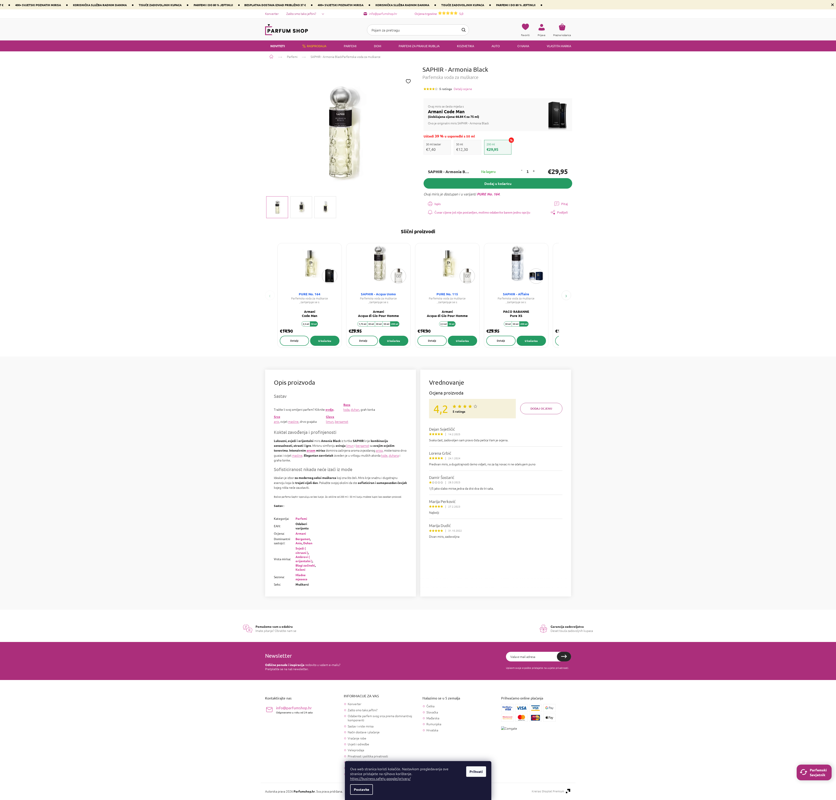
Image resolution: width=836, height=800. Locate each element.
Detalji (294, 341)
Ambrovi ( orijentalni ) (303, 559)
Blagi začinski (305, 565)
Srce (277, 417)
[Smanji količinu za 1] (521, 170)
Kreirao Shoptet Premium (548, 791)
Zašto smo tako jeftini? (301, 13)
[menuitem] (275, 45)
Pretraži (463, 30)
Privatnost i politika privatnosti (368, 756)
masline (293, 421)
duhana (394, 455)
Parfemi (301, 518)
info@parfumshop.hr (294, 709)
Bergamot (302, 539)
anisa (379, 450)
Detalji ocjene (463, 89)
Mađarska (432, 718)
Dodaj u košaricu (497, 183)
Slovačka (432, 712)
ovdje (329, 409)
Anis (298, 543)
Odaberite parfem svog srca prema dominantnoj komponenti (380, 718)
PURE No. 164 (488, 194)
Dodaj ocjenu (541, 408)
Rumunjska (433, 724)
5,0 (439, 14)
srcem (311, 450)
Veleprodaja (356, 750)
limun (330, 421)
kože (384, 455)
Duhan (307, 543)
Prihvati (476, 771)
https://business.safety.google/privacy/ (380, 778)
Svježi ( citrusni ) (301, 550)
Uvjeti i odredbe (358, 744)
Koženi (300, 569)
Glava (330, 417)
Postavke (361, 789)
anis (276, 421)
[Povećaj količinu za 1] (533, 171)
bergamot (341, 421)
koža (346, 409)
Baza (346, 405)
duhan (355, 409)
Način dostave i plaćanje (364, 732)
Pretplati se (564, 656)
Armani (300, 533)
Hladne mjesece (301, 577)
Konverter (272, 13)
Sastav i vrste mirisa (361, 726)
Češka (430, 706)
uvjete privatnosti (557, 668)
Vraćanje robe (357, 738)
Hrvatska (432, 730)
